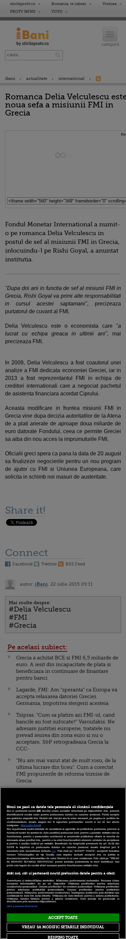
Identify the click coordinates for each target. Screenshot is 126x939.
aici (54, 851)
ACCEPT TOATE (62, 917)
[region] (63, 863)
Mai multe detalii (31, 825)
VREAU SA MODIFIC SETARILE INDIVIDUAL (63, 927)
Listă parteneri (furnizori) (22, 906)
